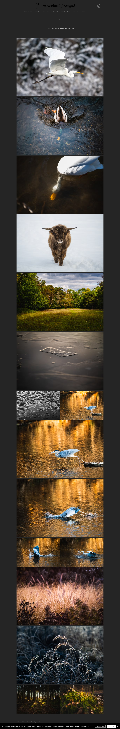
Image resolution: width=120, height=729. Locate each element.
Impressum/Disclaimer (39, 722)
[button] (98, 6)
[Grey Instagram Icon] (96, 550)
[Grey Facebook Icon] (93, 550)
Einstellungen (100, 726)
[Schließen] (118, 726)
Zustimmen (111, 726)
